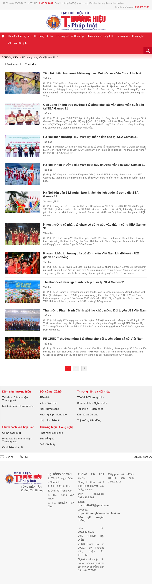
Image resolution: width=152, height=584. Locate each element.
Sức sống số (47, 438)
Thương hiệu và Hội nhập (70, 36)
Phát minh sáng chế (51, 432)
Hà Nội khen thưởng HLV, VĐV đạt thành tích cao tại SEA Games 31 (90, 136)
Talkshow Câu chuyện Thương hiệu (15, 399)
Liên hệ (9, 456)
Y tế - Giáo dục (48, 403)
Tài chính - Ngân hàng (90, 408)
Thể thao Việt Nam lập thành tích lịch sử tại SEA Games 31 (84, 282)
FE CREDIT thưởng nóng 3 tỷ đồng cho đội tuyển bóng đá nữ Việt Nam (93, 338)
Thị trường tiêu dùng (89, 420)
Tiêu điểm (48, 233)
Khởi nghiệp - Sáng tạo (53, 414)
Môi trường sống (49, 408)
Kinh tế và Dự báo (87, 414)
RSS (26, 456)
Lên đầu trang (141, 456)
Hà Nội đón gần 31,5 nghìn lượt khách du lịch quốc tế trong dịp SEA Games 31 (90, 194)
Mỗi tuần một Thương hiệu (18, 406)
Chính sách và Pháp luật (100, 36)
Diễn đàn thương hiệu (19, 36)
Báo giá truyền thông (91, 519)
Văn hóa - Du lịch (17, 43)
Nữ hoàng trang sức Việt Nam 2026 (40, 57)
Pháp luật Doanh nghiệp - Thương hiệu (17, 440)
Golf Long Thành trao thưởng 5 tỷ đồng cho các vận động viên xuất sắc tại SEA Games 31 (93, 106)
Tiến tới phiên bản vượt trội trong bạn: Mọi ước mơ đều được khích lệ (92, 73)
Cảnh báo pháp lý (12, 447)
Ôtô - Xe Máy (47, 444)
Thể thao (47, 78)
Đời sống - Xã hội (43, 36)
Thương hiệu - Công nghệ (130, 36)
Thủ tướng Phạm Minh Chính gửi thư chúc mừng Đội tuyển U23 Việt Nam (94, 310)
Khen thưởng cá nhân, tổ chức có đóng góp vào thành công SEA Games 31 (94, 226)
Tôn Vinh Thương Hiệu (90, 397)
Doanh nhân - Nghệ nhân (92, 403)
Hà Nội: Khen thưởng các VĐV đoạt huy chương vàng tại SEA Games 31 (94, 164)
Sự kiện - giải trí (51, 201)
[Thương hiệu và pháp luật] (23, 478)
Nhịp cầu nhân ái (50, 420)
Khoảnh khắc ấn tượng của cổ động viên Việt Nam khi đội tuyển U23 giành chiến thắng (91, 255)
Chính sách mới (11, 432)
